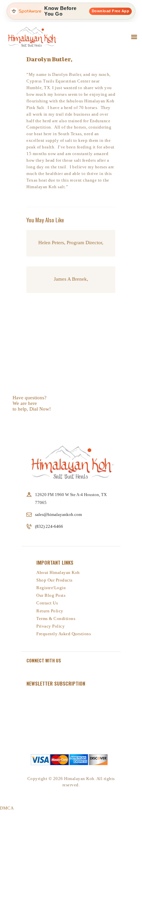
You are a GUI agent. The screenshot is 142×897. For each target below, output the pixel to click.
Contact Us (47, 602)
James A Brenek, (71, 279)
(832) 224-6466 (25, 418)
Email (39, 713)
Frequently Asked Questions (63, 633)
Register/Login (51, 587)
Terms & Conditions (55, 618)
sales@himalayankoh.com (58, 514)
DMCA (7, 808)
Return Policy (49, 610)
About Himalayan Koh (58, 572)
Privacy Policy (50, 626)
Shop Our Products (54, 580)
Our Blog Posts (50, 595)
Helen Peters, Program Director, (70, 242)
